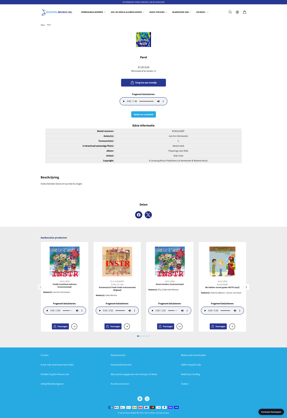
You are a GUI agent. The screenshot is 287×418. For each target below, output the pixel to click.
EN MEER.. (201, 12)
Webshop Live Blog (190, 374)
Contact (44, 355)
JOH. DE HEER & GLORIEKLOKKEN (126, 12)
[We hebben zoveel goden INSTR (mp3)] (222, 261)
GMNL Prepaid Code (191, 364)
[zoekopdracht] (230, 12)
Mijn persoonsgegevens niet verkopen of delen (134, 374)
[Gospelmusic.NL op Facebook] (140, 398)
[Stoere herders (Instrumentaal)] (170, 261)
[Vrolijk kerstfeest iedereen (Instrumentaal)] (65, 261)
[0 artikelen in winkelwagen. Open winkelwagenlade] (244, 12)
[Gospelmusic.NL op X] (147, 398)
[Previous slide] (41, 287)
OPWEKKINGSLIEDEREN (92, 12)
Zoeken (185, 383)
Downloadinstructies (121, 364)
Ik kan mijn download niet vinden (57, 364)
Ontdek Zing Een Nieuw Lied (55, 374)
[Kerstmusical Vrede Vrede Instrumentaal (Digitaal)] (117, 261)
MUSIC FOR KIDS (157, 12)
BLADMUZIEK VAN (180, 12)
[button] (138, 336)
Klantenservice (118, 355)
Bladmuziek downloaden (193, 355)
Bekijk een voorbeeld (143, 114)
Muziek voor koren (120, 383)
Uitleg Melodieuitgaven (52, 383)
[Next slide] (246, 287)
